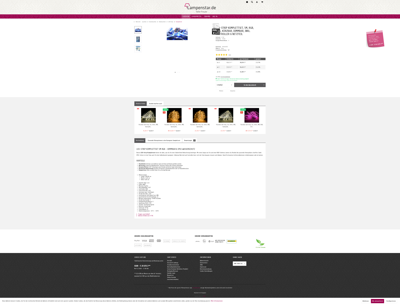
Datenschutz (204, 263)
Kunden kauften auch (155, 103)
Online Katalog (171, 277)
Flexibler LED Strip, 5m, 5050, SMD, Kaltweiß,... (148, 125)
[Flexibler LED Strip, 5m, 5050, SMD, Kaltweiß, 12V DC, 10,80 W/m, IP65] (148, 115)
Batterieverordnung (205, 269)
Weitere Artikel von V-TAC (145, 215)
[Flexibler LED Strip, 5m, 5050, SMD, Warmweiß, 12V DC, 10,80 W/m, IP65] (174, 115)
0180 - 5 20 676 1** (142, 266)
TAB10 (204, 296)
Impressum (203, 267)
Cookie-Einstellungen (206, 271)
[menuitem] (252, 2)
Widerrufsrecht (204, 260)
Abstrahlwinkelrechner (173, 267)
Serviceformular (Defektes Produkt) (177, 269)
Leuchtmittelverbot (173, 279)
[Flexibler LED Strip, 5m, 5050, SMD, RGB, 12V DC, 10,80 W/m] (252, 115)
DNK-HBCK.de (238, 263)
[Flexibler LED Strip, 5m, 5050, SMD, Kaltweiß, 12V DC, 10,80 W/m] (226, 115)
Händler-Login (171, 273)
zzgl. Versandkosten (225, 76)
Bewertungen (189, 140)
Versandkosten (196, 287)
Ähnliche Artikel (140, 103)
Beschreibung (140, 140)
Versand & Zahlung (172, 263)
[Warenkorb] (262, 2)
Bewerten (232, 91)
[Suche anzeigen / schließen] (252, 2)
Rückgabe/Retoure (172, 271)
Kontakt (169, 260)
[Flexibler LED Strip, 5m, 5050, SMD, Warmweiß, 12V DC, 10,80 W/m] (200, 115)
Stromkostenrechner (173, 265)
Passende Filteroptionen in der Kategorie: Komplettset (164, 140)
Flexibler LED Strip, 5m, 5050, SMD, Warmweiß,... (174, 125)
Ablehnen (365, 301)
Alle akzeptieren (377, 301)
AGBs (201, 265)
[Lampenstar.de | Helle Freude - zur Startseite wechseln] (200, 8)
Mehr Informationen (217, 301)
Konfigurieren (391, 301)
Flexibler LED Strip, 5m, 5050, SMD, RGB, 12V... (252, 125)
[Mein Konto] (257, 2)
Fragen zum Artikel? (144, 214)
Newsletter (170, 275)
